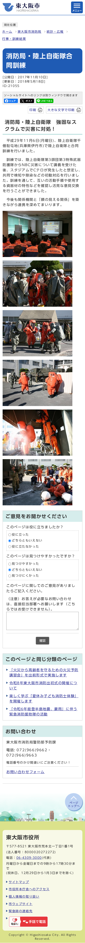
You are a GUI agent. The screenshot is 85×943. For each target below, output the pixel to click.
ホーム (7, 31)
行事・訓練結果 (14, 38)
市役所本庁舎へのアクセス (29, 889)
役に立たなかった (25, 546)
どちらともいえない (27, 540)
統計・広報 (55, 31)
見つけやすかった (25, 563)
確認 (42, 640)
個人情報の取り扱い (24, 896)
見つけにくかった (25, 575)
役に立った (20, 534)
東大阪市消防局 (29, 31)
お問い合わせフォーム (25, 772)
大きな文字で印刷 (61, 109)
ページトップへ (74, 804)
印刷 (32, 109)
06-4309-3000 (29, 857)
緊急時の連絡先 (20, 911)
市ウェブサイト (20, 903)
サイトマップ (19, 882)
